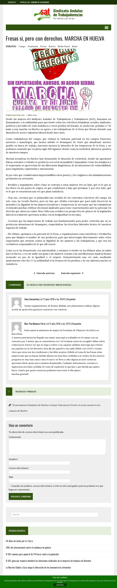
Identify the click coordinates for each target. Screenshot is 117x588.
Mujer (75, 46)
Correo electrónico (18, 468)
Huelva (52, 46)
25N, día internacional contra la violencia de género (28, 547)
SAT (23, 115)
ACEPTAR (59, 585)
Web (11, 477)
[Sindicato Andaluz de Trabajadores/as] (58, 14)
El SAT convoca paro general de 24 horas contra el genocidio (32, 554)
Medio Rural (64, 46)
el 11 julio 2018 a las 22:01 (58, 323)
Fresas (43, 46)
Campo (22, 46)
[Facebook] (96, 2)
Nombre (13, 459)
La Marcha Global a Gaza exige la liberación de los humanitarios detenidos (38, 567)
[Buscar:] (54, 514)
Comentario (15, 437)
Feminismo (33, 46)
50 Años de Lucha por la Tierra (19, 541)
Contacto (12, 2)
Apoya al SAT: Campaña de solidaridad (34, 2)
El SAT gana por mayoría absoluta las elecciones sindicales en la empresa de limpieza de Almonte (48, 560)
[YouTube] (108, 2)
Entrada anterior (46, 273)
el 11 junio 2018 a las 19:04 (53, 299)
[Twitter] (102, 2)
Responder (71, 299)
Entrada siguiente (71, 273)
